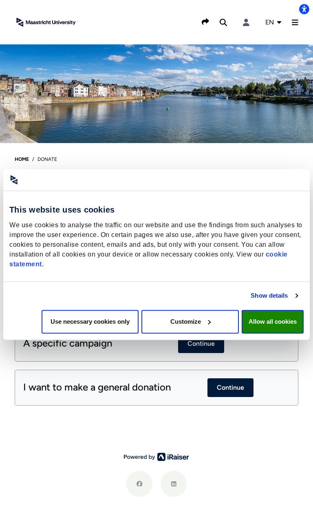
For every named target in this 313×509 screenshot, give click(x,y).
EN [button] (270, 22)
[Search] (223, 22)
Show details (269, 295)
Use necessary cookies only (90, 321)
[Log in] (246, 22)
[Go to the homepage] (46, 22)
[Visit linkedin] (174, 484)
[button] (295, 22)
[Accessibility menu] (304, 9)
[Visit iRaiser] (156, 456)
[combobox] (273, 22)
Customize (185, 321)
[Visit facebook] (139, 484)
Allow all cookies (273, 321)
